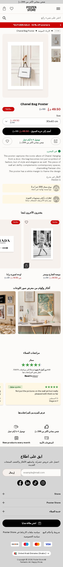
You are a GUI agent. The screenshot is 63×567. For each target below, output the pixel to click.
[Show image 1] (56, 40)
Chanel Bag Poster (25, 31)
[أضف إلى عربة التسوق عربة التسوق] (26, 265)
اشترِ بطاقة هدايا (29, 523)
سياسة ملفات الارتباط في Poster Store (21, 532)
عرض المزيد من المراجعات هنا (31, 412)
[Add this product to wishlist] (7, 141)
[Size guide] (56, 141)
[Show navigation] (58, 8)
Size (58, 115)
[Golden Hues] (39, 312)
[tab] (11, 9)
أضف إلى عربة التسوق (31, 131)
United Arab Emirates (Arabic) (32, 553)
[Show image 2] (56, 55)
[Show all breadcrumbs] (57, 30)
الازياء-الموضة (44, 31)
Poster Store (38, 560)
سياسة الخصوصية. (31, 536)
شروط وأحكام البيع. (51, 532)
